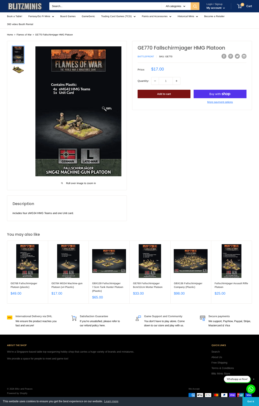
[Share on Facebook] (223, 56)
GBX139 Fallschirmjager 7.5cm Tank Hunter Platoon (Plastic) (107, 287)
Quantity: (143, 80)
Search (215, 351)
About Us (216, 357)
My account (214, 7)
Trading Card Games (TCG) (116, 16)
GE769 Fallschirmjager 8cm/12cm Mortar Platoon (147, 285)
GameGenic (88, 16)
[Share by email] (244, 56)
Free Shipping (219, 362)
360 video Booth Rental (20, 24)
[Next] (252, 272)
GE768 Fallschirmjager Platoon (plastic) (24, 285)
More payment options (220, 101)
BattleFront (146, 56)
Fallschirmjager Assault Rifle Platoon (231, 285)
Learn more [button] (111, 401)
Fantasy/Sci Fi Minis (39, 16)
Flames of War (24, 34)
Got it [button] (250, 401)
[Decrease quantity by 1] (155, 81)
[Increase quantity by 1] (176, 81)
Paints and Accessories (155, 16)
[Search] (195, 6)
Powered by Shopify (17, 393)
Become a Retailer (214, 16)
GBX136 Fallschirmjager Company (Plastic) (188, 285)
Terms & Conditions (222, 368)
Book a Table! (14, 16)
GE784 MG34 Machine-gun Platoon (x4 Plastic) (66, 285)
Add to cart (164, 93)
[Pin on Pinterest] (230, 56)
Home (10, 34)
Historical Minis (186, 16)
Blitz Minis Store (220, 373)
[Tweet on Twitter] (237, 56)
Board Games (68, 16)
